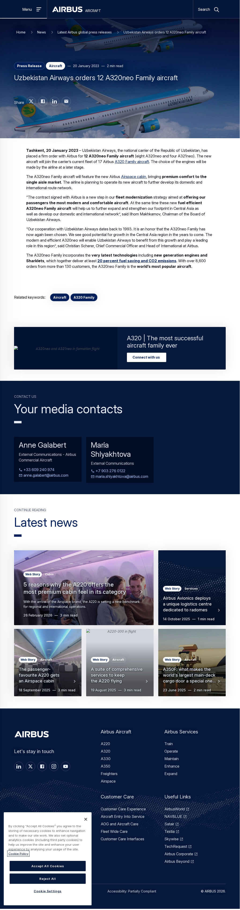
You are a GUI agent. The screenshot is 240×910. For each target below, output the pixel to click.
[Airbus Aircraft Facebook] (43, 101)
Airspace (108, 781)
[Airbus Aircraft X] (31, 101)
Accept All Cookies (47, 866)
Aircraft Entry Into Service (122, 816)
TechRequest (175, 846)
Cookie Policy (18, 854)
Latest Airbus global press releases (85, 32)
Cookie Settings (48, 891)
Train (168, 743)
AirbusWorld (174, 809)
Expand (170, 773)
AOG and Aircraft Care (119, 824)
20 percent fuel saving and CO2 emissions (136, 260)
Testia (169, 831)
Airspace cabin (133, 176)
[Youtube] (65, 766)
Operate (171, 751)
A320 (105, 751)
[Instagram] (54, 766)
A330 (106, 758)
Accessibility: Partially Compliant (131, 891)
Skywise (171, 839)
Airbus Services (181, 732)
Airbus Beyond (176, 861)
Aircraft (59, 297)
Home (21, 32)
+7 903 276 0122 (110, 471)
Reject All (47, 879)
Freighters (109, 773)
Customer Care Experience (123, 809)
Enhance (171, 766)
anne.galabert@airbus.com (45, 475)
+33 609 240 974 (38, 470)
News (41, 32)
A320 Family (84, 297)
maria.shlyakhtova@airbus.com (121, 476)
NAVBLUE (173, 816)
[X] (30, 766)
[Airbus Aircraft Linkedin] (54, 101)
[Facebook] (42, 766)
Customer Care (117, 797)
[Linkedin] (18, 766)
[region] (48, 858)
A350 (105, 766)
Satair (169, 824)
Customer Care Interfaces (122, 839)
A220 (105, 743)
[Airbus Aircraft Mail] (66, 101)
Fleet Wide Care (114, 831)
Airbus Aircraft (116, 732)
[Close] (86, 819)
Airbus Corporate (178, 854)
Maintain (171, 758)
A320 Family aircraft (132, 161)
